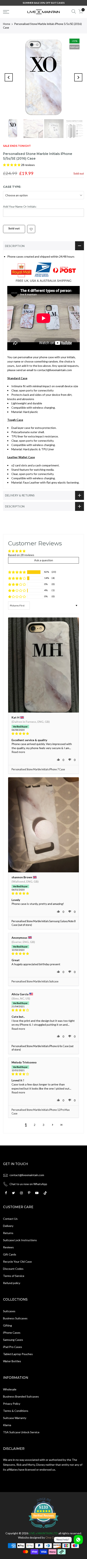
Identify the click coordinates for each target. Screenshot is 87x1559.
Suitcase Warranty (14, 1418)
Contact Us (10, 1218)
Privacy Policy (11, 1403)
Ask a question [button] (43, 560)
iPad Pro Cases (12, 1347)
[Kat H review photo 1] (43, 665)
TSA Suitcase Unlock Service (21, 1432)
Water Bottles (12, 1361)
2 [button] (34, 1124)
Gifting (7, 1325)
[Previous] (9, 77)
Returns (8, 1233)
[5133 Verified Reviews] (43, 1529)
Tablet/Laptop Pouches (18, 1354)
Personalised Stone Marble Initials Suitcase (35, 981)
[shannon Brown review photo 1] (43, 825)
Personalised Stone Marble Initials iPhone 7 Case (38, 769)
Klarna (7, 1425)
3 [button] (43, 1124)
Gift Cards (9, 1254)
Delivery (8, 1226)
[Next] (78, 77)
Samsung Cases (13, 1339)
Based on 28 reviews (21, 555)
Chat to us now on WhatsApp (28, 1184)
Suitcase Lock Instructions (20, 1240)
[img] (43, 734)
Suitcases (9, 1311)
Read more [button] (18, 752)
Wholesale (9, 1389)
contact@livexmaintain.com (27, 1175)
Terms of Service (13, 1276)
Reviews (8, 1247)
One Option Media (57, 1537)
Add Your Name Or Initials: (20, 206)
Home (6, 24)
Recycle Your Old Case (17, 1261)
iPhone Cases (11, 1332)
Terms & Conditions (15, 1410)
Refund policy (11, 1283)
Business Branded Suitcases (21, 1396)
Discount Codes (13, 1268)
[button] (12, 165)
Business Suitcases (15, 1318)
